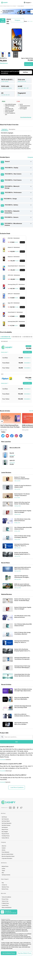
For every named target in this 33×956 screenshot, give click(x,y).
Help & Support (4, 879)
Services (3, 813)
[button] (8, 953)
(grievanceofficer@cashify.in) (8, 932)
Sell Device (4, 862)
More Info (3, 893)
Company (3, 842)
